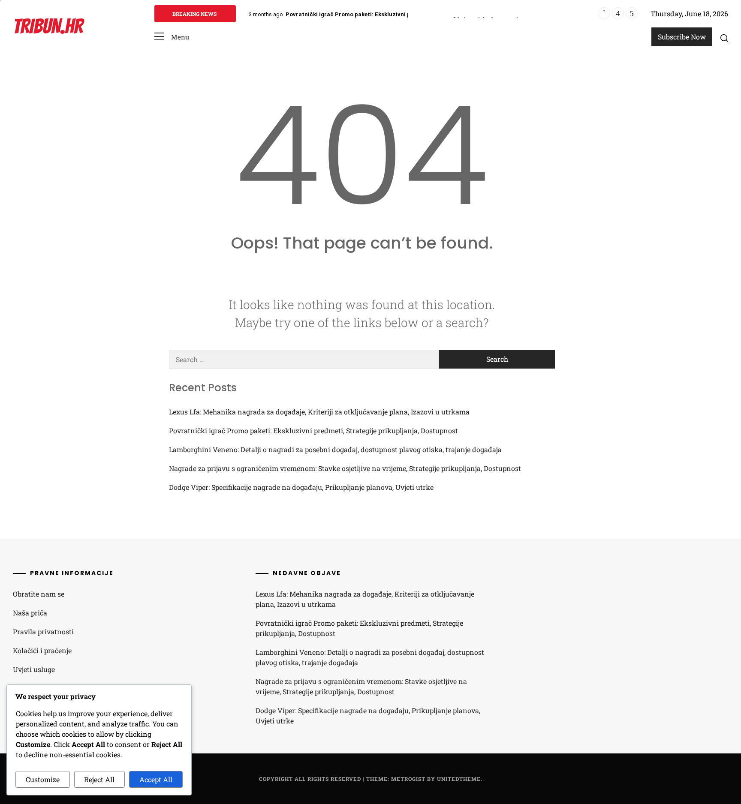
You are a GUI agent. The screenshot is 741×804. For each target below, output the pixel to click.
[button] (171, 37)
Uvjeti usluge (34, 669)
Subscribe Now (682, 36)
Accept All (155, 779)
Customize (43, 779)
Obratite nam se (38, 593)
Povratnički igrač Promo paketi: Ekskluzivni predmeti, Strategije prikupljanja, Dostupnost (409, 14)
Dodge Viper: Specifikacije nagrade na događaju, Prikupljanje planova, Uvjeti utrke (301, 487)
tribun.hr (48, 26)
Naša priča (30, 612)
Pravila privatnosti (43, 631)
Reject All (99, 779)
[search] (724, 37)
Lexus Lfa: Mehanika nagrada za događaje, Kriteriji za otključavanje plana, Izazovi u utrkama (319, 411)
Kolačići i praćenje (42, 650)
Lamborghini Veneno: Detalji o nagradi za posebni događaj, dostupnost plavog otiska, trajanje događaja (335, 449)
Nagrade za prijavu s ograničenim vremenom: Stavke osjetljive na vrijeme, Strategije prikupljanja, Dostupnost (345, 468)
